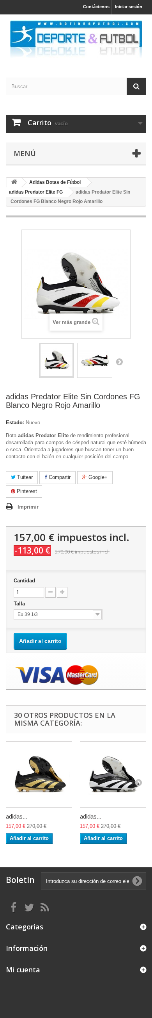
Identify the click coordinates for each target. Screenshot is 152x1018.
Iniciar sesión (128, 6)
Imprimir (28, 507)
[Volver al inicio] (14, 182)
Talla (20, 604)
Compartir (59, 477)
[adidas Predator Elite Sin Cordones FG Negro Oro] (39, 774)
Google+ (97, 477)
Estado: (15, 422)
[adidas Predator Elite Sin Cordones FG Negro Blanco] (113, 774)
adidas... (16, 816)
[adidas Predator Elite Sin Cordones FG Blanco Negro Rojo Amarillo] (56, 360)
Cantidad (24, 581)
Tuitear (24, 477)
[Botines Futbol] (76, 39)
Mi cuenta (23, 969)
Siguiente (119, 361)
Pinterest (26, 491)
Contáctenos (96, 6)
